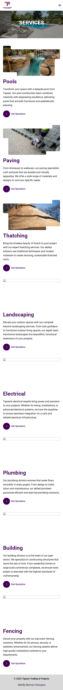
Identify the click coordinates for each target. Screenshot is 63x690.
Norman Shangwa (35, 684)
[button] (60, 5)
